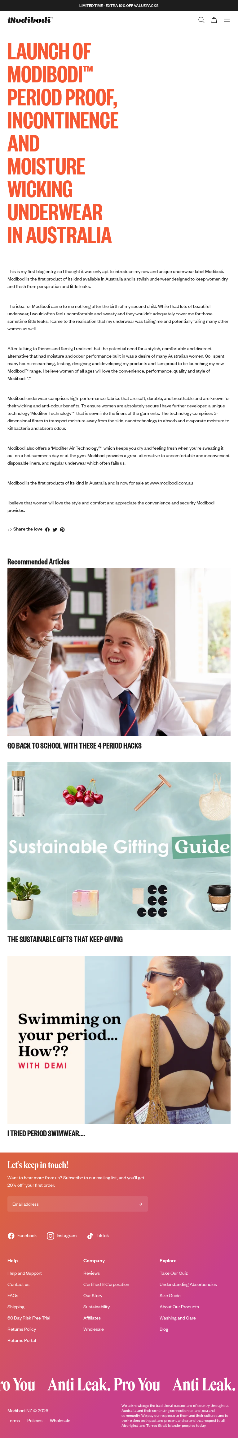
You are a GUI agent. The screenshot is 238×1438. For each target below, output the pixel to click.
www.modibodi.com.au (171, 483)
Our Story (92, 1295)
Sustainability (96, 1307)
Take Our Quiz (174, 1273)
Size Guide (170, 1295)
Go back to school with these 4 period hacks (74, 745)
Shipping (15, 1307)
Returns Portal (21, 1340)
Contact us (18, 1284)
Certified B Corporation (106, 1284)
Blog (164, 1329)
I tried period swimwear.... (46, 1133)
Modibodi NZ (19, 1410)
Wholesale (93, 1329)
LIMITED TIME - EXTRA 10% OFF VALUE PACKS (119, 5)
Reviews (91, 1273)
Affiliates (92, 1318)
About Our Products (179, 1307)
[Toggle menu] (227, 20)
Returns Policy (21, 1329)
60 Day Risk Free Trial (28, 1318)
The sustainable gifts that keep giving (65, 939)
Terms (13, 1420)
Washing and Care (178, 1318)
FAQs (12, 1295)
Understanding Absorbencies (188, 1284)
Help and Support (24, 1273)
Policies (34, 1420)
